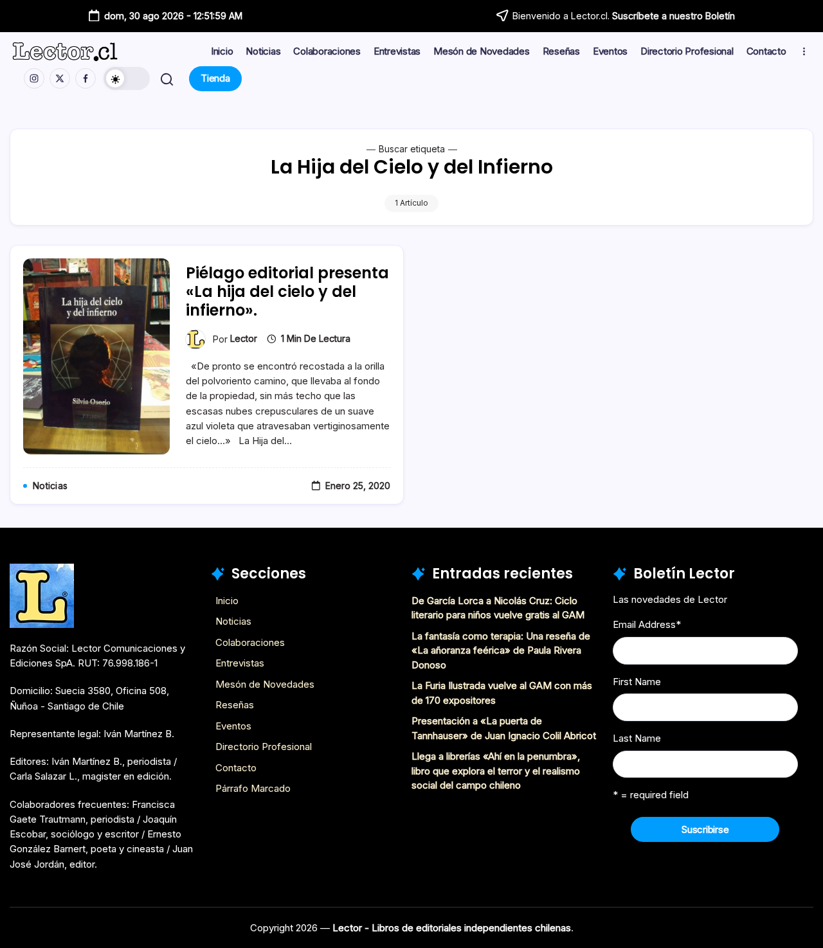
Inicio (227, 601)
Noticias (233, 621)
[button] (127, 78)
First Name (637, 681)
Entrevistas (239, 663)
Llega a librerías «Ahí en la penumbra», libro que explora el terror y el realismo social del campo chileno (496, 770)
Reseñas (234, 705)
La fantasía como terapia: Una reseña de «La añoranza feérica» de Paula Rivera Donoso (501, 650)
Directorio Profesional (263, 746)
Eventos (233, 726)
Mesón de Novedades (264, 684)
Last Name (637, 738)
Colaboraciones (250, 642)
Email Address (647, 624)
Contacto (236, 768)
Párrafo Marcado (253, 788)
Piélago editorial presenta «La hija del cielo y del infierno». (287, 291)
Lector (243, 338)
